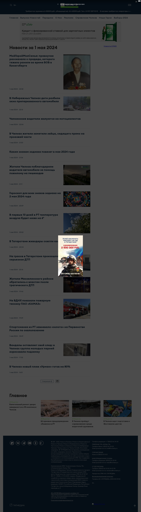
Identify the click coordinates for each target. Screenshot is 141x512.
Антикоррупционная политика (102, 476)
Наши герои (105, 17)
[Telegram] (24, 443)
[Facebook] (41, 443)
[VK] (18, 443)
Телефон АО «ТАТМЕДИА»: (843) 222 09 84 (106, 479)
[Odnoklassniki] (35, 443)
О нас (58, 17)
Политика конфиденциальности (62, 500)
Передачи (47, 17)
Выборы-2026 (121, 17)
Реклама (68, 17)
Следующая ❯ (47, 381)
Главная (13, 17)
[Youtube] (29, 443)
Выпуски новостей (30, 17)
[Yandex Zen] (12, 443)
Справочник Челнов (86, 17)
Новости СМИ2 (110, 46)
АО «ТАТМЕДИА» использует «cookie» (63, 493)
